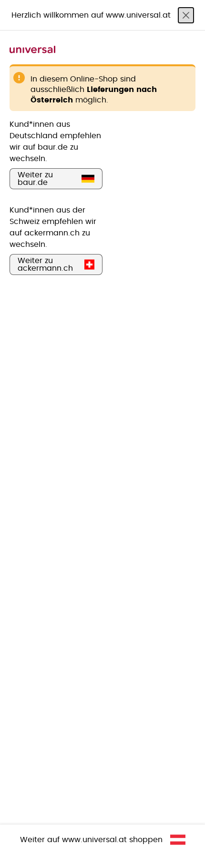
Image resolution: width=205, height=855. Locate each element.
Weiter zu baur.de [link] (35, 178)
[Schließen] (186, 15)
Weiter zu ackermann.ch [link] (45, 264)
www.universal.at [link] (94, 840)
